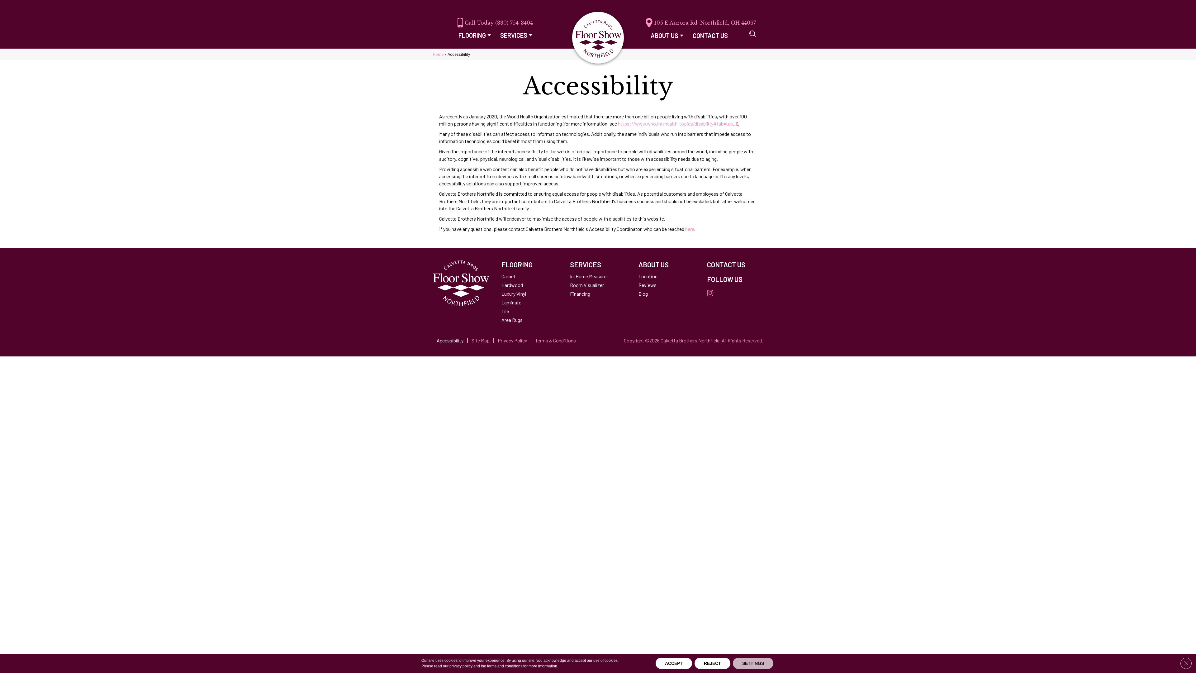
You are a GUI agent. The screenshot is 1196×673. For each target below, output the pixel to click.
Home (438, 54)
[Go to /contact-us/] (735, 264)
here (689, 229)
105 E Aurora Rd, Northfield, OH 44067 (705, 23)
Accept (674, 663)
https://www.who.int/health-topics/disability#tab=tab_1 (677, 123)
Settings (753, 663)
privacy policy (460, 666)
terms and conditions (504, 666)
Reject (712, 663)
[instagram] (710, 293)
